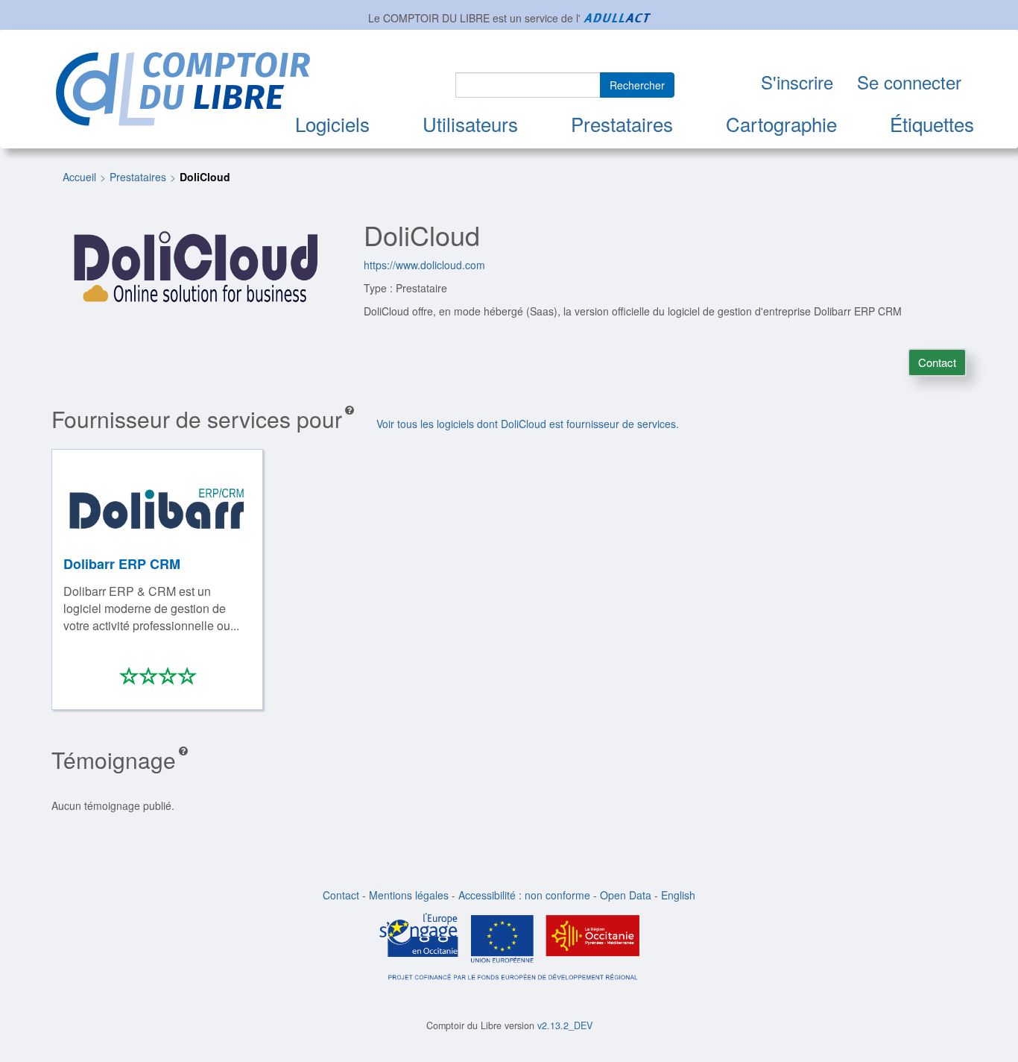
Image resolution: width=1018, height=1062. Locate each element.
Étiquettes (932, 123)
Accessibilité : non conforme (524, 894)
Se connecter (909, 82)
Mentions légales (409, 894)
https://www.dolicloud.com (424, 264)
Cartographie (781, 123)
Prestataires (622, 123)
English (678, 894)
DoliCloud (205, 176)
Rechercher (637, 85)
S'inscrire (797, 82)
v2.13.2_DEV (564, 1025)
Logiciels (332, 123)
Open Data (625, 894)
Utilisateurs (470, 123)
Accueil (79, 176)
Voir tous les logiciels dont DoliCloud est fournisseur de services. (527, 423)
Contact (937, 362)
